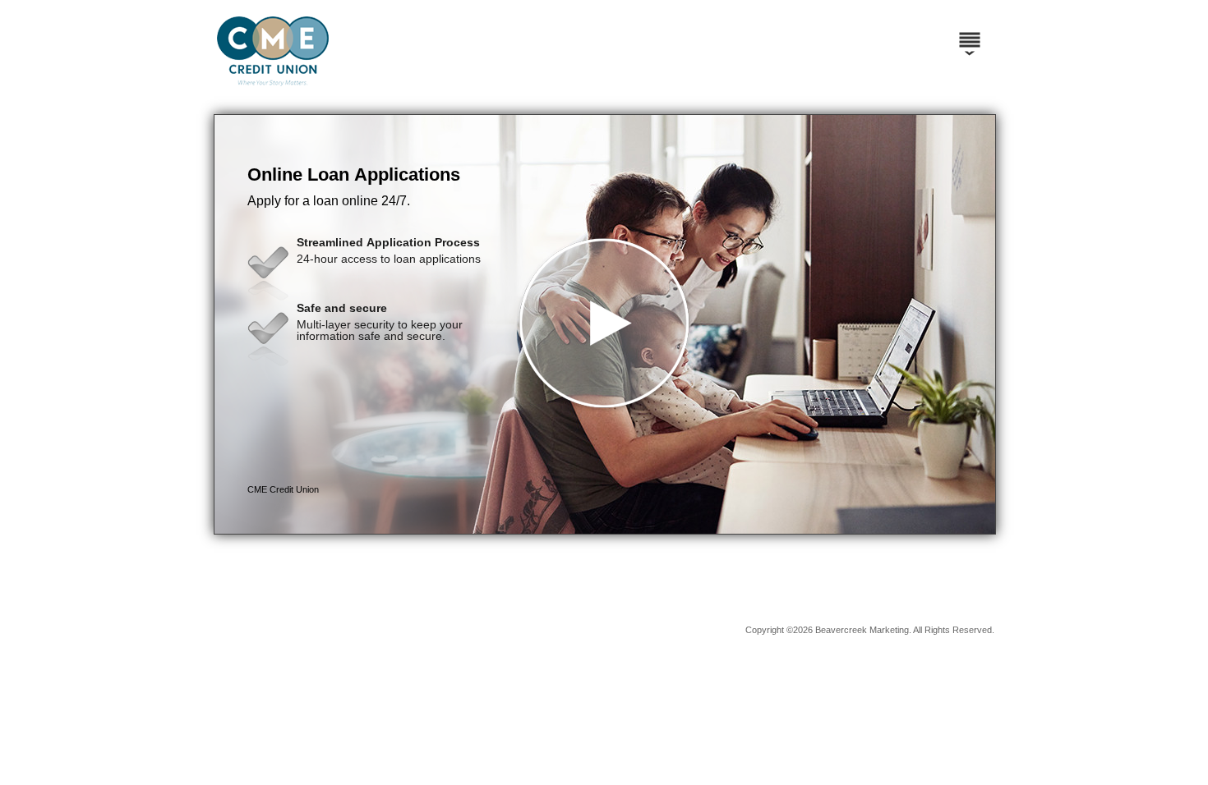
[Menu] (969, 33)
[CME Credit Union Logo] (410, 98)
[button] (604, 324)
